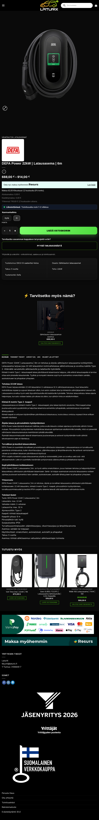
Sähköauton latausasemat (14, 137)
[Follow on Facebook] (4, 682)
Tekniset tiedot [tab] (17, 357)
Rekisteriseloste (9, 807)
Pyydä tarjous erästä (49, 246)
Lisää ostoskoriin (58, 230)
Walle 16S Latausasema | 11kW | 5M (82, 592)
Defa (19, 275)
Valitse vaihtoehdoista (51, 343)
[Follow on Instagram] (8, 682)
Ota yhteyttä (7, 798)
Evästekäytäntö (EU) (11, 812)
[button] (3, 5)
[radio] (6, 218)
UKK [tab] (39, 357)
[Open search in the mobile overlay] (76, 5)
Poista (4, 222)
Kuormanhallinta (9, 212)
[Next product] (4, 171)
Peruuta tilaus (8, 793)
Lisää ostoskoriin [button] (17, 598)
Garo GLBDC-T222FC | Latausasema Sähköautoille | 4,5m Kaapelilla (49, 593)
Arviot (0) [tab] (30, 357)
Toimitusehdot (8, 802)
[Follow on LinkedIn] (13, 682)
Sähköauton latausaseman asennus (50, 335)
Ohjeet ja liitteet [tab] (50, 357)
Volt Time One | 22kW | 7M (17, 592)
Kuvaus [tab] (5, 357)
